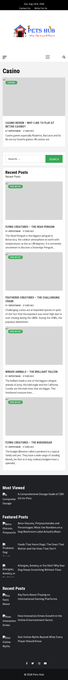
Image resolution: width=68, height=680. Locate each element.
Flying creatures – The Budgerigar (28, 442)
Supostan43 (14, 131)
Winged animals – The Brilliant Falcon (31, 371)
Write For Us (41, 8)
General (11, 82)
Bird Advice (15, 186)
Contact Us (25, 8)
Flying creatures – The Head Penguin (29, 226)
